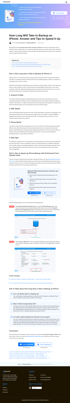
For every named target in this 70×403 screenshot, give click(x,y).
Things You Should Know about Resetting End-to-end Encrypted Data (28, 358)
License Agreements (45, 379)
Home (19, 364)
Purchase (5, 389)
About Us (31, 375)
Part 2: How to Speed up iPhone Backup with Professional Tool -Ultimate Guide (31, 64)
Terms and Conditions (45, 377)
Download (5, 392)
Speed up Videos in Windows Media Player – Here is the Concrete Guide (31, 279)
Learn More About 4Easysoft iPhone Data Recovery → (29, 23)
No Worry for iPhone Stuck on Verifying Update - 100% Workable (27, 356)
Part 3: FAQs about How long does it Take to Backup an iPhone (27, 66)
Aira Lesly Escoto (21, 42)
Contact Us (43, 375)
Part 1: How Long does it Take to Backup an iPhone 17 (25, 62)
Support (5, 387)
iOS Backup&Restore (31, 42)
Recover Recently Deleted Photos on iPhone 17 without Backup (26, 354)
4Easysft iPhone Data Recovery (35, 336)
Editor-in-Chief (32, 379)
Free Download (60, 13)
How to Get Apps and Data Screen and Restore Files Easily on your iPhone (29, 352)
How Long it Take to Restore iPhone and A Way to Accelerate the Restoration (32, 283)
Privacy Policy (32, 377)
